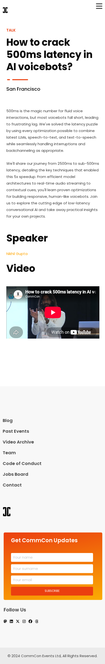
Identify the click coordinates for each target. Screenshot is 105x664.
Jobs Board (15, 474)
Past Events (16, 431)
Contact (12, 485)
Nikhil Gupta (17, 253)
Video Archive (18, 442)
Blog (8, 420)
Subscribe (52, 591)
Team (9, 453)
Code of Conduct (22, 463)
